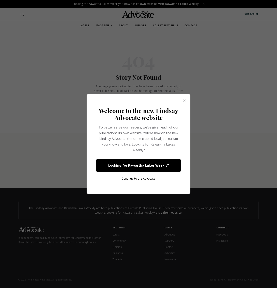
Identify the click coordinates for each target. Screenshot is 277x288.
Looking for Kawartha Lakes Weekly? (138, 165)
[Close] (184, 100)
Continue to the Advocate (138, 178)
